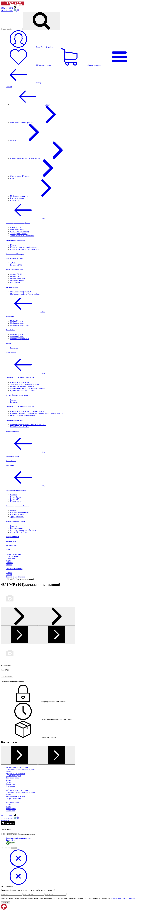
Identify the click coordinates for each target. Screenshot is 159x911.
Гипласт (13, 400)
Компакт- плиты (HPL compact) (15, 254)
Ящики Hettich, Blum (18, 532)
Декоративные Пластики (20, 176)
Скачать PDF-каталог (14, 569)
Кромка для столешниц (19, 232)
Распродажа (15, 283)
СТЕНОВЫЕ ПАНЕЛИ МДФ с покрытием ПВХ (20, 406)
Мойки (13, 140)
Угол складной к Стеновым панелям (24, 384)
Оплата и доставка (13, 556)
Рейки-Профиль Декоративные (22, 415)
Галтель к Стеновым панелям (22, 386)
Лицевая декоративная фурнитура (16, 490)
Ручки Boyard (15, 497)
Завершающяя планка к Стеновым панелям (27, 388)
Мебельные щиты (17, 229)
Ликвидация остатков (18, 234)
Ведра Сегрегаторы (11, 545)
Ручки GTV (15, 499)
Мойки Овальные (17, 323)
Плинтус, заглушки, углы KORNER (24, 249)
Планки (13, 245)
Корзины (13, 526)
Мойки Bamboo (10, 330)
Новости (9, 565)
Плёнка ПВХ (15, 200)
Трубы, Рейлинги (17, 517)
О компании (10, 558)
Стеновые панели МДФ (19, 382)
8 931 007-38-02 (7, 11)
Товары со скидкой (13, 554)
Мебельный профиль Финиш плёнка (24, 294)
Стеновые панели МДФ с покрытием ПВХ (27, 411)
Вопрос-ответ (11, 784)
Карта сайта (10, 840)
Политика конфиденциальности (18, 838)
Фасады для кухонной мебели (14, 269)
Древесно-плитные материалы (15, 258)
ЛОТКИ (8, 549)
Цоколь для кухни (17, 501)
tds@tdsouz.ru (6, 820)
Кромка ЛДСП (16, 265)
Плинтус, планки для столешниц (15, 240)
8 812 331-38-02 (7, 8)
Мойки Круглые (16, 321)
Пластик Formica (11, 461)
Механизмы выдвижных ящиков (15, 521)
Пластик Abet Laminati (12, 456)
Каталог (9, 87)
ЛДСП (12, 263)
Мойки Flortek (10, 316)
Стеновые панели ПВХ (19, 427)
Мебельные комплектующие (21, 122)
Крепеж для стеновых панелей (22, 391)
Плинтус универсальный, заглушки (24, 247)
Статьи (8, 780)
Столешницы (15, 227)
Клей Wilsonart (10, 465)
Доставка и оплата (13, 778)
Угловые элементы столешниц (22, 236)
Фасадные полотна (17, 280)
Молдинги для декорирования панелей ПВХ (28, 425)
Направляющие (16, 528)
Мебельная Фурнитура (19, 196)
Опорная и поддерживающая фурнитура (17, 505)
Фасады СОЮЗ (16, 274)
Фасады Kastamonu (17, 278)
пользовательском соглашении (122, 898)
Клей (12, 178)
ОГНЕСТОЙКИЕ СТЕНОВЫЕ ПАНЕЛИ (18, 395)
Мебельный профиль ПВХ (20, 292)
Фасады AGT (15, 276)
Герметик (8, 343)
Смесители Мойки (11, 352)
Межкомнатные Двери (12, 431)
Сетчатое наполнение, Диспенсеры (24, 530)
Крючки (13, 495)
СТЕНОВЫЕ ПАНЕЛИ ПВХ (14, 420)
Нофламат (14, 402)
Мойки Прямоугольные (19, 325)
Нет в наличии (7, 676)
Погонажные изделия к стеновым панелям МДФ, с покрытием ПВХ (37, 413)
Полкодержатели (17, 514)
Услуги (8, 561)
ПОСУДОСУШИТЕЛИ (12, 537)
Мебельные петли (11, 541)
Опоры (13, 510)
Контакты (9, 563)
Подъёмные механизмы (19, 512)
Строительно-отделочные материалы (25, 158)
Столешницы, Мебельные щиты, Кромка (18, 223)
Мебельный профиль (12, 287)
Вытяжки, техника (17, 198)
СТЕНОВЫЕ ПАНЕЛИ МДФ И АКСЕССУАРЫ (20, 377)
